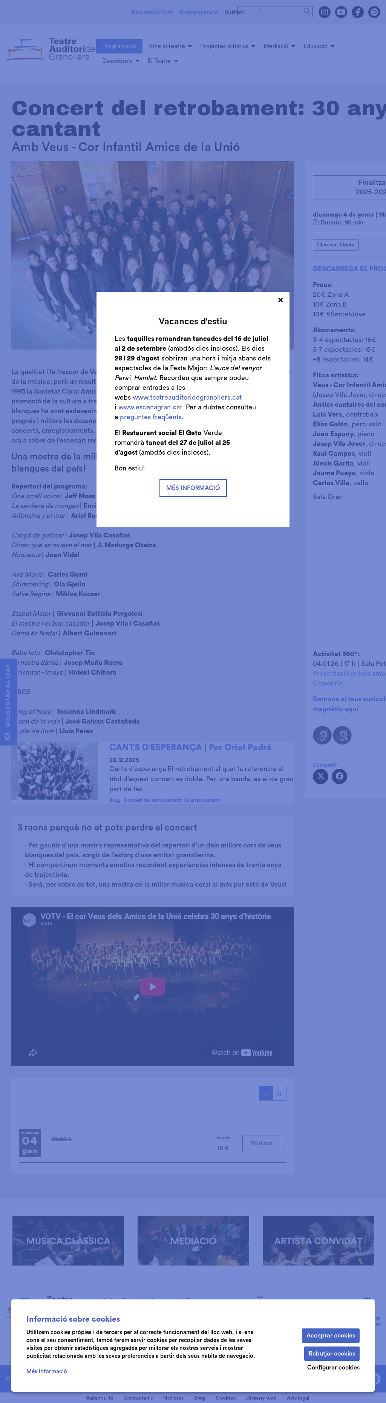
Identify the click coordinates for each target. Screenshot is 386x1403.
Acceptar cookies (330, 1336)
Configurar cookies (333, 1368)
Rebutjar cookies (332, 1354)
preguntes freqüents (151, 417)
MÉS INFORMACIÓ (193, 488)
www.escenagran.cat (150, 407)
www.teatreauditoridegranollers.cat (187, 397)
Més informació (46, 1371)
